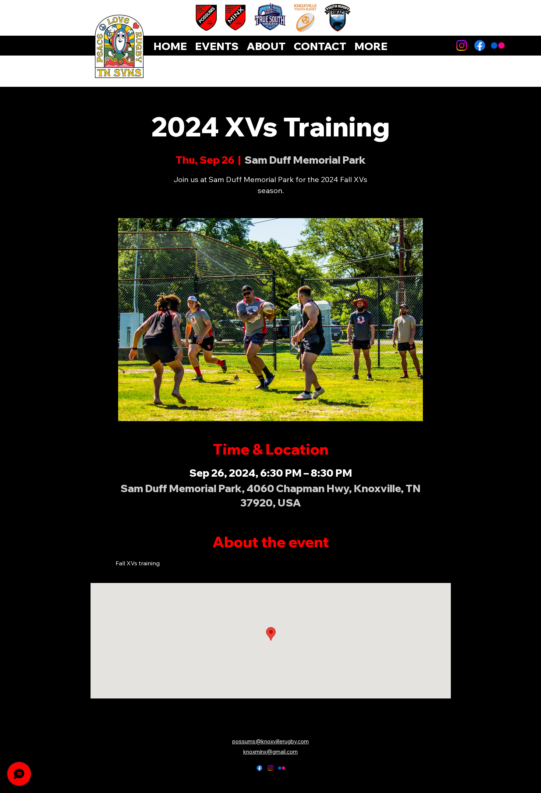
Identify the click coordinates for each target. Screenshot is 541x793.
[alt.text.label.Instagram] (270, 768)
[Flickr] (498, 45)
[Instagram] (462, 45)
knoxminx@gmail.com (270, 751)
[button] (371, 46)
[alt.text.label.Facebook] (259, 768)
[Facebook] (480, 45)
